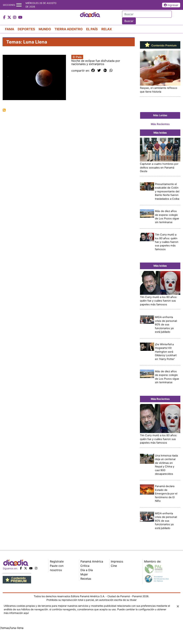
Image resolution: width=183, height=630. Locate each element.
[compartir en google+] (105, 70)
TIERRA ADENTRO (69, 29)
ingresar (172, 5)
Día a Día (86, 570)
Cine (114, 566)
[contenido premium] (17, 579)
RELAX (106, 29)
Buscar (128, 21)
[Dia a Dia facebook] (4, 17)
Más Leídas (160, 115)
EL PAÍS (92, 29)
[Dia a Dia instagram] (15, 17)
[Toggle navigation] (19, 5)
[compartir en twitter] (99, 70)
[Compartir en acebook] (93, 70)
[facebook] (21, 568)
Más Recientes (160, 124)
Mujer (84, 574)
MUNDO (45, 29)
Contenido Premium (164, 45)
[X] (25, 568)
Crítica (84, 566)
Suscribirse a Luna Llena (4, 110)
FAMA (9, 29)
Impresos (117, 561)
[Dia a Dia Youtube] (20, 17)
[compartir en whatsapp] (111, 70)
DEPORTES (26, 29)
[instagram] (36, 568)
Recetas (85, 578)
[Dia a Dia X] (10, 17)
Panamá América (91, 561)
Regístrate (57, 561)
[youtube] (31, 568)
